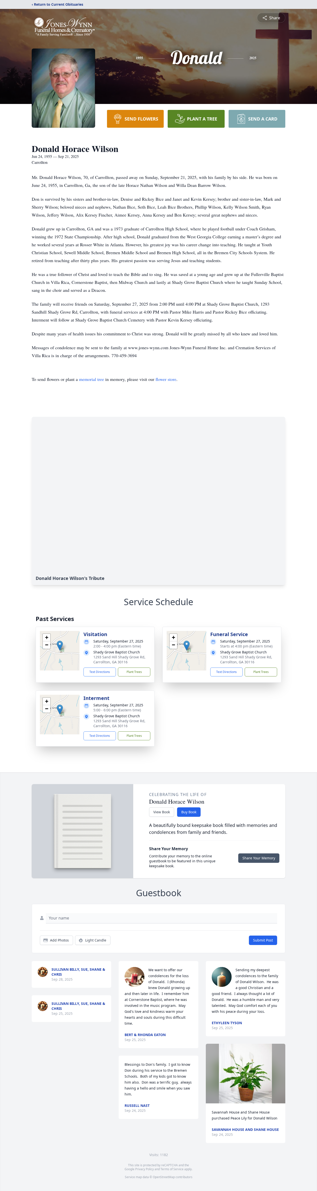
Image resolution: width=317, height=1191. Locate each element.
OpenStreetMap (164, 1177)
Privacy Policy (144, 1169)
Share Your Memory (258, 858)
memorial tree (91, 379)
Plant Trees (134, 672)
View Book (161, 812)
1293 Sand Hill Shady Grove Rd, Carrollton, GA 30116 (119, 659)
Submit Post (263, 940)
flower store (166, 379)
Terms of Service (172, 1169)
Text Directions (99, 672)
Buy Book (188, 812)
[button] (60, 646)
